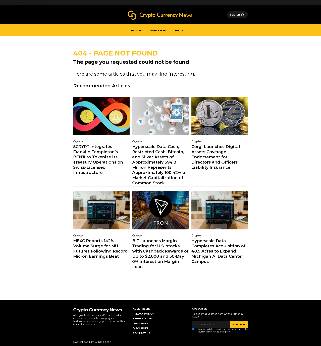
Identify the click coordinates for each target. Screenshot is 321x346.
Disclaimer (140, 328)
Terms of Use (142, 318)
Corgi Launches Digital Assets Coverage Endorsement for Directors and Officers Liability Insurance (215, 157)
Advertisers (141, 308)
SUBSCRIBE (238, 324)
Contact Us (141, 333)
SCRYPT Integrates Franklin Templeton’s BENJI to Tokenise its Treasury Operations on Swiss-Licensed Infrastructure (98, 159)
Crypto (178, 30)
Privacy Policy (143, 313)
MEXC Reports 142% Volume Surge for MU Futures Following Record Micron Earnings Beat (100, 248)
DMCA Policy (142, 323)
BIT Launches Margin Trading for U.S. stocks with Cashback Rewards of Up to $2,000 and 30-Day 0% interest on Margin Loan (160, 253)
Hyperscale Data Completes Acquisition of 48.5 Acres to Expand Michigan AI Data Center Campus (218, 251)
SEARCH (235, 14)
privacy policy (224, 332)
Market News (158, 30)
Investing (136, 30)
